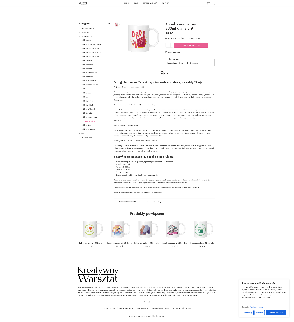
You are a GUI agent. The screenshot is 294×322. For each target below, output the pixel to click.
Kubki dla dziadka (88, 105)
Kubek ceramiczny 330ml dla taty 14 (174, 243)
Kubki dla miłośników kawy (91, 48)
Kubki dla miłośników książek (92, 52)
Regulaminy (129, 308)
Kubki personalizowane (90, 85)
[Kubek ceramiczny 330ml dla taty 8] (147, 229)
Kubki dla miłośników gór (90, 56)
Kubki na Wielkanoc (89, 129)
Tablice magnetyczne (86, 28)
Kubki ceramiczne (85, 36)
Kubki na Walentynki (88, 109)
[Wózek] (208, 3)
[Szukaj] (213, 3)
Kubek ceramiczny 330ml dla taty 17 (119, 243)
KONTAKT (165, 3)
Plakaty (81, 133)
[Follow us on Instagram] (149, 302)
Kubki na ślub (86, 125)
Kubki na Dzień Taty (154, 202)
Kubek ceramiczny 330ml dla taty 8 (147, 243)
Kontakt (188, 308)
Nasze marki (180, 308)
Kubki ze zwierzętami (89, 81)
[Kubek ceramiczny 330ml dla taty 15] (202, 229)
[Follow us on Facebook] (145, 302)
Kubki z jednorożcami (89, 73)
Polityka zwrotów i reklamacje (113, 308)
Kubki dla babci (87, 101)
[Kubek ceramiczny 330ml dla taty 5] (92, 229)
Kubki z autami (87, 60)
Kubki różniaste (87, 89)
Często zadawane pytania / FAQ (162, 308)
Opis (164, 72)
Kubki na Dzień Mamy (89, 117)
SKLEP (136, 3)
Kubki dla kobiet (87, 113)
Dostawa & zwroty (175, 52)
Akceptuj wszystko (276, 312)
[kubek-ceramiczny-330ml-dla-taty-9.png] (117, 24)
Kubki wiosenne (87, 93)
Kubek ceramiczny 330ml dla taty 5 (92, 243)
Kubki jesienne (87, 40)
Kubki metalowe (84, 32)
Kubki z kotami (87, 68)
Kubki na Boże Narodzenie (91, 44)
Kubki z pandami (87, 77)
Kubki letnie (85, 97)
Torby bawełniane (85, 137)
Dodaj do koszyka (191, 45)
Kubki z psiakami (87, 64)
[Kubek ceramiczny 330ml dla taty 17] (119, 229)
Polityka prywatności (256, 307)
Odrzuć (259, 312)
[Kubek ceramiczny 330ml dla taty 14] (174, 229)
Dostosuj (248, 312)
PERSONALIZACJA (150, 3)
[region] (264, 298)
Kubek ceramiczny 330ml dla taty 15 (202, 243)
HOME (126, 3)
